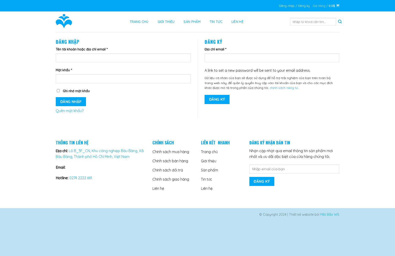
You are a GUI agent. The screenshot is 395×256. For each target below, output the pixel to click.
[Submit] (340, 22)
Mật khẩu (64, 70)
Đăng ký (217, 99)
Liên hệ (237, 22)
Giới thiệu (166, 22)
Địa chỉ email (215, 49)
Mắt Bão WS (329, 214)
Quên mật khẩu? (69, 110)
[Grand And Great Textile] (87, 21)
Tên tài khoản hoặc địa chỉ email (82, 49)
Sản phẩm (192, 22)
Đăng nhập (71, 101)
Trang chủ (139, 22)
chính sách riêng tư (284, 88)
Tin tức (216, 22)
